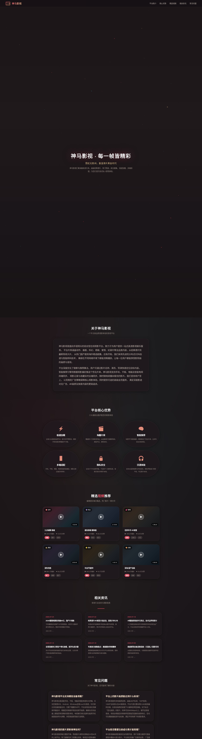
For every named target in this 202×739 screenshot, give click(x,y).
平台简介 (153, 3)
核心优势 (163, 3)
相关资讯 (183, 3)
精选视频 (173, 3)
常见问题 (193, 3)
